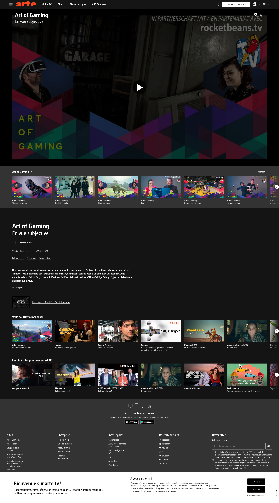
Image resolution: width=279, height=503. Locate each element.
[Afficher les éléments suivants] (277, 187)
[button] (217, 4)
